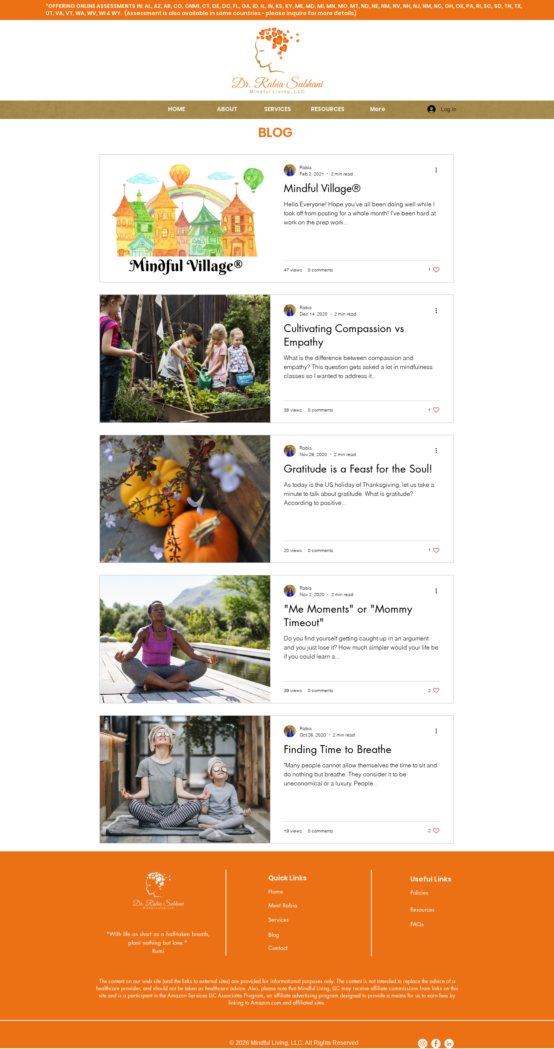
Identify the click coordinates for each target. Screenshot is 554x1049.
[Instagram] (422, 1043)
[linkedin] (449, 1043)
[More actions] (438, 170)
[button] (227, 109)
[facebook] (436, 1043)
